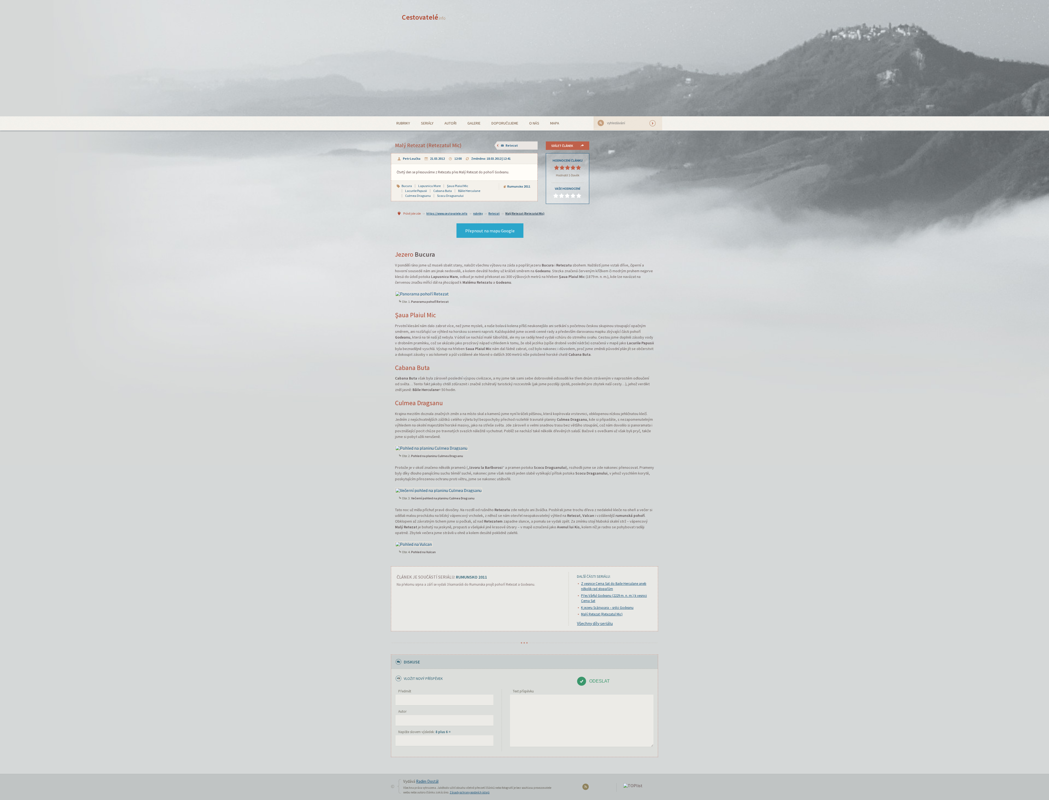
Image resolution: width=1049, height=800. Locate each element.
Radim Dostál (427, 781)
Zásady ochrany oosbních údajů (470, 792)
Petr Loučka (411, 158)
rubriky (478, 213)
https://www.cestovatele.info (446, 213)
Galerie (474, 123)
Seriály (427, 123)
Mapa (554, 123)
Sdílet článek (562, 146)
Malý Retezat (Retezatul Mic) (524, 213)
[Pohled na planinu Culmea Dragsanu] (431, 447)
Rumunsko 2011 (518, 186)
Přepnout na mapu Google (490, 230)
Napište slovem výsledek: (424, 732)
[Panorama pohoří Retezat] (422, 293)
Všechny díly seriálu (595, 623)
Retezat (512, 145)
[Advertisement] (524, 75)
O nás (534, 123)
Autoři (450, 123)
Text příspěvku (523, 691)
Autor (402, 711)
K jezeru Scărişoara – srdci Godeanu (607, 607)
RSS (586, 788)
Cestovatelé (424, 17)
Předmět (404, 691)
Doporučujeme (504, 123)
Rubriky (403, 123)
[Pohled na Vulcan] (413, 543)
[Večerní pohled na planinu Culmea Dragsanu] (438, 490)
